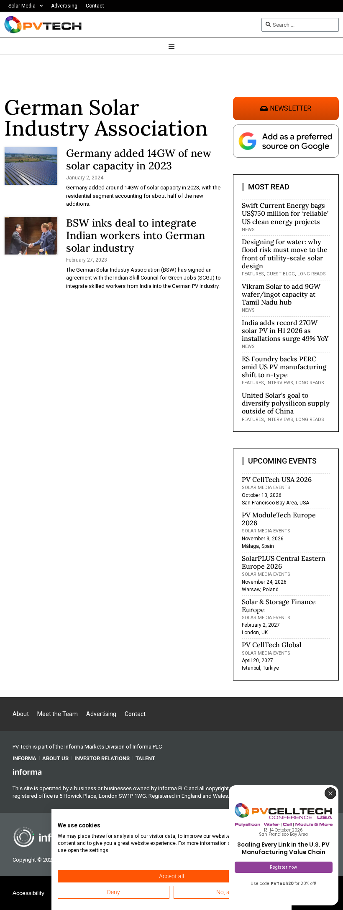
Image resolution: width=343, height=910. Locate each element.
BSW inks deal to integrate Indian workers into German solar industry (135, 235)
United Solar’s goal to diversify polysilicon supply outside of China (286, 403)
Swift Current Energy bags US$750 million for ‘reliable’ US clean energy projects (285, 213)
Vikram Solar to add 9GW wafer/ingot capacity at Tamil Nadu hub (281, 294)
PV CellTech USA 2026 (277, 479)
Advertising (64, 6)
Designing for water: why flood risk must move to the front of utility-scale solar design (285, 253)
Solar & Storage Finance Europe (279, 605)
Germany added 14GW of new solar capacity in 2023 (138, 159)
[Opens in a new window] (27, 771)
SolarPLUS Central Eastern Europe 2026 (283, 562)
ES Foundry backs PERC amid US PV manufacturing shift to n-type (284, 367)
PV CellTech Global (272, 644)
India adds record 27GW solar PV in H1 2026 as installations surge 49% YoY (285, 330)
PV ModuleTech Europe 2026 (279, 519)
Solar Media (22, 6)
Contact (95, 6)
